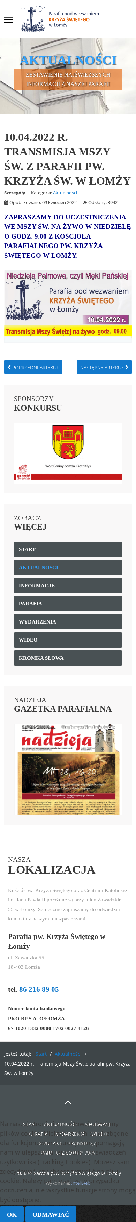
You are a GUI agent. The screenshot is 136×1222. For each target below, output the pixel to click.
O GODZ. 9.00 (26, 236)
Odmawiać (50, 1214)
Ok (12, 1214)
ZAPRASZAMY (29, 217)
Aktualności (65, 193)
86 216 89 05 (39, 989)
